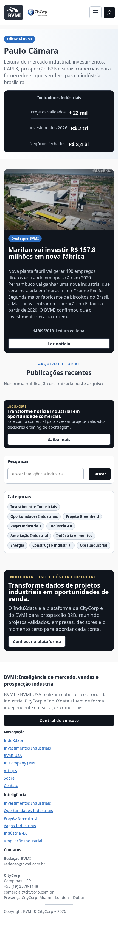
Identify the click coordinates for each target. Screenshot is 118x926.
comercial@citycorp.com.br (29, 892)
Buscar (99, 473)
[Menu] (95, 12)
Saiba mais (59, 439)
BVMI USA (13, 755)
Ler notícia (61, 345)
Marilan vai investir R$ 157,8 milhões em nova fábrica (51, 253)
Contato (11, 785)
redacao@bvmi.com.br (24, 864)
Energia (17, 545)
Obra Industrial (93, 545)
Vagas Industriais (25, 526)
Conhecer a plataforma (37, 641)
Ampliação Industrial (29, 535)
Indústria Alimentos (74, 535)
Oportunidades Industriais (34, 516)
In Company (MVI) (20, 763)
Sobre (9, 778)
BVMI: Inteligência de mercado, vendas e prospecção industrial (51, 680)
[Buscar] (109, 12)
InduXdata (13, 740)
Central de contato (59, 720)
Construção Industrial (52, 545)
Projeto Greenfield (82, 516)
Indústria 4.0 (60, 526)
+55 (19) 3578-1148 (21, 886)
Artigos (10, 770)
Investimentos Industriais (33, 506)
